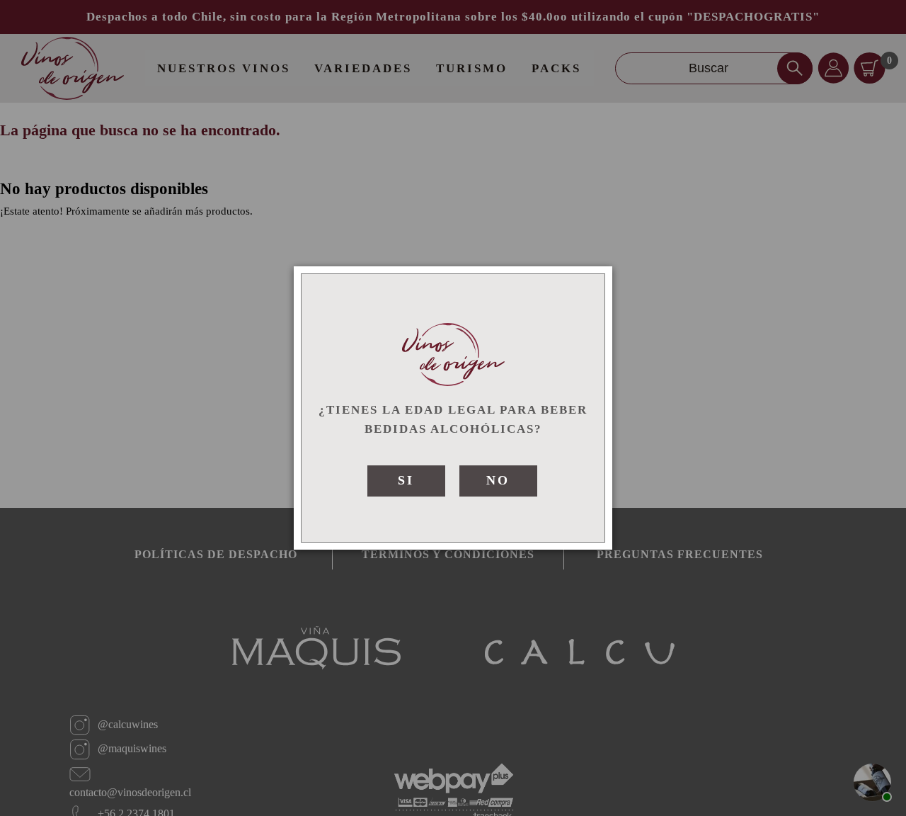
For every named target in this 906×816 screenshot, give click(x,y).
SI (406, 480)
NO (498, 480)
